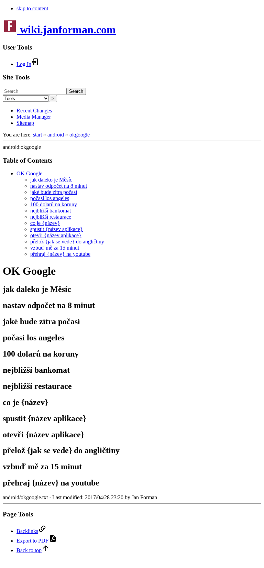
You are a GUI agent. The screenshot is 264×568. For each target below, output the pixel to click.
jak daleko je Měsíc (51, 180)
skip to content (32, 8)
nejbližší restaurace (50, 217)
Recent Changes (34, 110)
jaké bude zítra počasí (53, 192)
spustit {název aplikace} (56, 229)
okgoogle (79, 135)
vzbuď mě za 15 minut (54, 248)
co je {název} (45, 223)
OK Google (29, 173)
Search (76, 91)
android (55, 135)
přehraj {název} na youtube (60, 254)
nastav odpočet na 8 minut (58, 186)
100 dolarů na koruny (53, 204)
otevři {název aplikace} (55, 235)
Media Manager (33, 117)
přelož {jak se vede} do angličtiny (67, 241)
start (37, 135)
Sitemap (25, 123)
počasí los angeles (49, 198)
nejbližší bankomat (50, 211)
